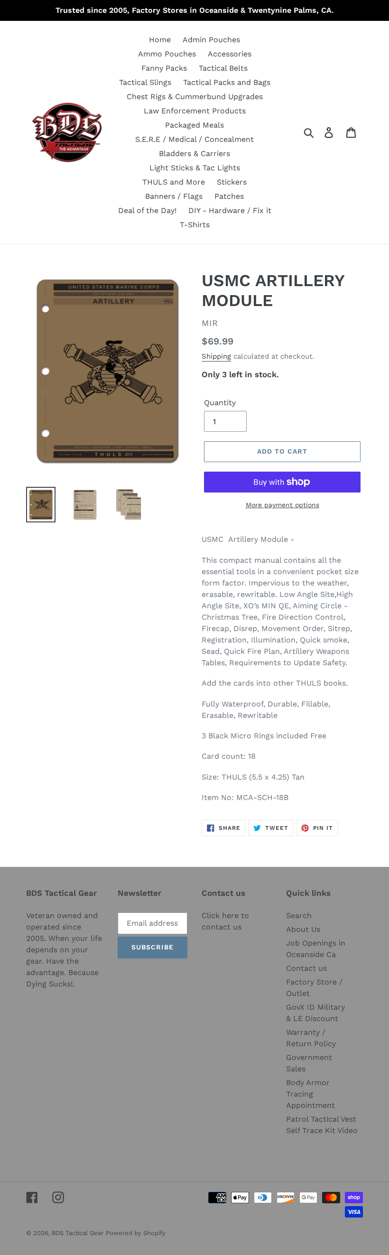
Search (299, 915)
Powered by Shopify (136, 1232)
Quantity (220, 402)
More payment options (282, 505)
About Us (303, 929)
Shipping (216, 356)
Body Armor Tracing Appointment (310, 1094)
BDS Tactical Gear (77, 1232)
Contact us (306, 968)
